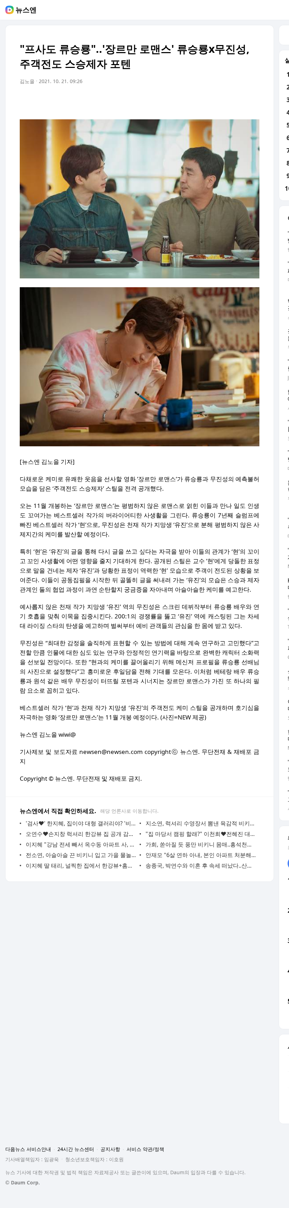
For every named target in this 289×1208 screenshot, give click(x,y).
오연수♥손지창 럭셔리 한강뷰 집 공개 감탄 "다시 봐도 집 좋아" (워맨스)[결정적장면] (81, 834)
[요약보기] (196, 101)
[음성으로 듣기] (210, 101)
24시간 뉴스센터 (75, 1149)
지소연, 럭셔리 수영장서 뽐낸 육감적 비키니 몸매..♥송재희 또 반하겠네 (201, 823)
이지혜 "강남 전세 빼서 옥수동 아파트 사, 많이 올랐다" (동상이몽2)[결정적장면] (81, 844)
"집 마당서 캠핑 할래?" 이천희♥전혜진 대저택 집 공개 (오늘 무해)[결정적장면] (201, 834)
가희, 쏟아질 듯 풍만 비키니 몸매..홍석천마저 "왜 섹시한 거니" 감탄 (201, 844)
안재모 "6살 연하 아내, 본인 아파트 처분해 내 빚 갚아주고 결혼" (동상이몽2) (201, 855)
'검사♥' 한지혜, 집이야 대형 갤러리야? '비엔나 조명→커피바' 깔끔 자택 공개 (81, 823)
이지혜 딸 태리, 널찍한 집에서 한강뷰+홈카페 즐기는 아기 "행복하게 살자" (81, 865)
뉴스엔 (26, 9)
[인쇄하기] (252, 101)
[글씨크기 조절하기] (238, 101)
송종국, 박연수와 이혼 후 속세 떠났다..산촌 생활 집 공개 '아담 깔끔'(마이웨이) (201, 865)
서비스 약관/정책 (145, 1149)
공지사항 (110, 1149)
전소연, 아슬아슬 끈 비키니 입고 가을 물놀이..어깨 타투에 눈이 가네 (81, 855)
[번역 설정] (224, 101)
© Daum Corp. (22, 1182)
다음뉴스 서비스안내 (28, 1149)
